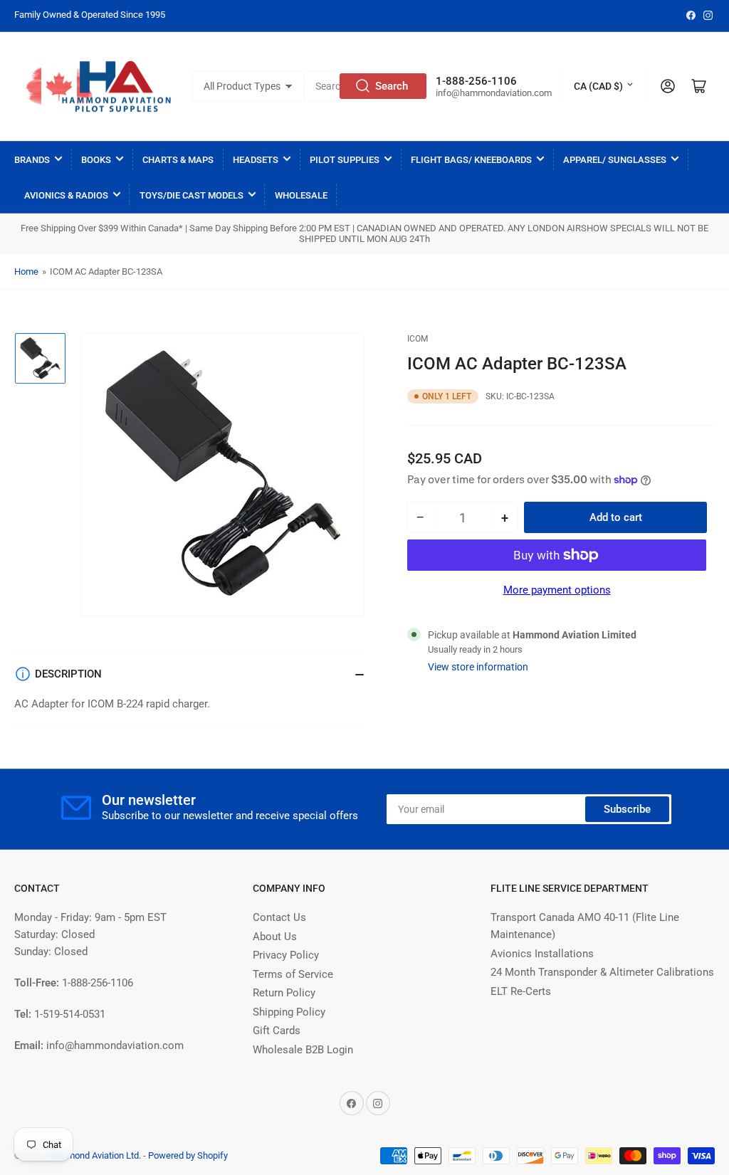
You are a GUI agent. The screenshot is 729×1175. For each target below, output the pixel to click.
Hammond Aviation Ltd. (94, 1155)
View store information (478, 667)
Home (26, 271)
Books (96, 159)
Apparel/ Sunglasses (614, 159)
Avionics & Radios (66, 195)
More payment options (557, 590)
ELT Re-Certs (521, 991)
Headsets (255, 159)
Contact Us (279, 917)
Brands (32, 159)
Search (391, 86)
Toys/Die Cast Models (191, 195)
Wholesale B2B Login (303, 1049)
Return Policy (284, 992)
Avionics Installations (542, 953)
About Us (275, 936)
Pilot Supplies (344, 159)
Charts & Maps (178, 159)
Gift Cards (276, 1030)
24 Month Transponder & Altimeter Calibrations (602, 972)
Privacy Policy (286, 955)
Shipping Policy (289, 1012)
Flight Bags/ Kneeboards (471, 159)
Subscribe (627, 809)
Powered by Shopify (188, 1155)
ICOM (417, 339)
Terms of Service (293, 974)
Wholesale (301, 195)
